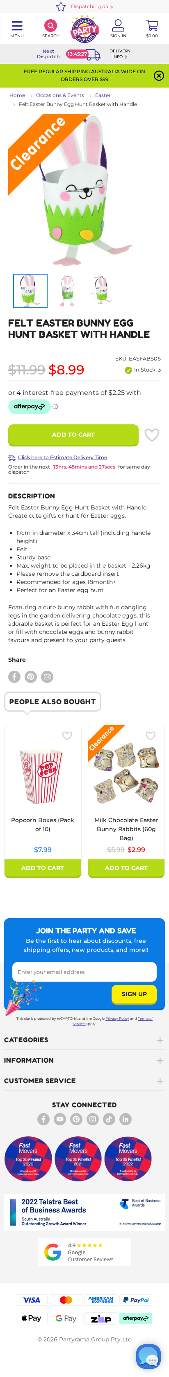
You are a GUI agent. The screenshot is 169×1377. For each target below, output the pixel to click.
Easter (103, 95)
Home (17, 95)
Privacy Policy (117, 1018)
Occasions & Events (60, 95)
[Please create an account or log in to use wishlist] (152, 435)
